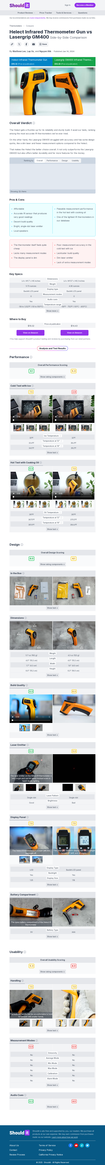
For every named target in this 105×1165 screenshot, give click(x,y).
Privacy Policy (46, 1150)
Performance (52, 160)
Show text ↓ (52, 452)
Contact (13, 1150)
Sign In (67, 5)
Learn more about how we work (65, 1137)
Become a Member (85, 5)
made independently (37, 18)
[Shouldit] (19, 1132)
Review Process (17, 1154)
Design (65, 160)
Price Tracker (46, 13)
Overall (40, 160)
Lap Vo (30, 51)
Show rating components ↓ (52, 377)
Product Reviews (25, 13)
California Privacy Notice (51, 1154)
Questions (82, 13)
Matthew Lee (19, 51)
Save (44, 44)
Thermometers (15, 26)
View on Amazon (30, 333)
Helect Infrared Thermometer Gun (29, 59)
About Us (14, 1145)
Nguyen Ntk (45, 51)
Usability (75, 160)
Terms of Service (47, 1145)
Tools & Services (63, 13)
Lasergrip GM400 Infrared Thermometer (76, 59)
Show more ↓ (52, 311)
